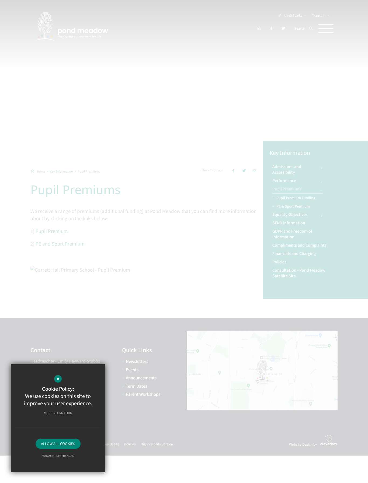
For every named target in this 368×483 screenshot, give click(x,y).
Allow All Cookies (58, 443)
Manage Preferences (58, 455)
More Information (58, 413)
